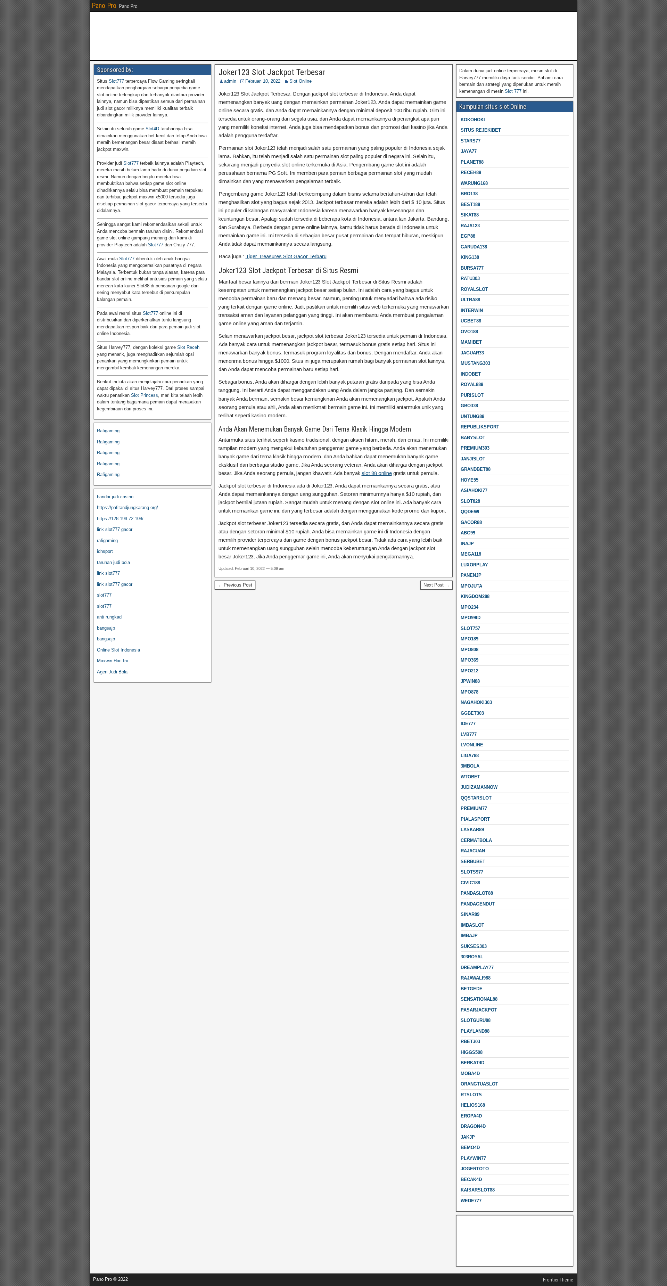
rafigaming (107, 540)
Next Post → (436, 585)
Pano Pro (104, 5)
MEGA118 (471, 554)
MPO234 (469, 607)
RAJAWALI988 (476, 978)
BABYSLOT (473, 437)
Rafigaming (108, 430)
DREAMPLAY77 (477, 967)
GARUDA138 (474, 246)
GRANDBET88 (476, 469)
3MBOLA (470, 766)
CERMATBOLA (476, 840)
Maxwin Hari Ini (112, 660)
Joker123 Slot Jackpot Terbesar (272, 72)
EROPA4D (471, 1116)
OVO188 (469, 331)
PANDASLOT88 (477, 893)
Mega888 (468, 1223)
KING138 (470, 257)
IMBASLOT (472, 925)
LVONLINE (472, 744)
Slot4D (152, 128)
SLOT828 (470, 501)
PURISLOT (472, 395)
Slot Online (300, 81)
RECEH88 (471, 172)
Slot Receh (188, 347)
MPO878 (469, 692)
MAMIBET (471, 342)
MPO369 (469, 660)
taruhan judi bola (113, 562)
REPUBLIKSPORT (480, 426)
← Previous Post (235, 585)
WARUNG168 (474, 183)
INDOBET (471, 374)
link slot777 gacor (114, 529)
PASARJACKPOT (479, 1010)
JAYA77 (469, 151)
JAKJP (468, 1137)
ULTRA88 (470, 299)
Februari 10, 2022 (262, 81)
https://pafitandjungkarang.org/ (127, 507)
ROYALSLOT (474, 289)
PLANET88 (472, 162)
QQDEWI (470, 511)
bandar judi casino (115, 496)
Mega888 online (475, 1244)
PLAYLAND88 (475, 1031)
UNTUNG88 (472, 416)
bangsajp (106, 628)
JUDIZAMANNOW (479, 787)
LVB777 (469, 734)
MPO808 (469, 649)
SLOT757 (470, 628)
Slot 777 (513, 91)
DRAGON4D (473, 1126)
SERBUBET (473, 861)
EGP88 (468, 236)
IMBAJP (469, 935)
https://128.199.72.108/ (120, 518)
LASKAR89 (472, 829)
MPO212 (469, 670)
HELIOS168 (473, 1105)
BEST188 (470, 204)
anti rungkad (109, 617)
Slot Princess (144, 395)
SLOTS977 (472, 872)
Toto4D (466, 1256)
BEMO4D (470, 1147)
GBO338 (469, 405)
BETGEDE (472, 988)
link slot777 (108, 573)
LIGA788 (470, 755)
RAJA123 (470, 225)
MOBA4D (470, 1073)
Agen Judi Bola (112, 671)
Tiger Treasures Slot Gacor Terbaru (286, 256)
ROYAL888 (472, 384)
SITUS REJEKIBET (481, 130)
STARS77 (470, 141)
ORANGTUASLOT (479, 1084)
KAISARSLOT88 (478, 1190)
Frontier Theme (558, 1280)
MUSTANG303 (475, 363)
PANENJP (471, 575)
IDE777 (468, 723)
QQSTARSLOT (476, 798)
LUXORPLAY (474, 564)
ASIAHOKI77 (474, 490)
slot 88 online (377, 473)
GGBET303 (472, 713)
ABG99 (468, 532)
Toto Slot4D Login (477, 1234)
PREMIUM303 (475, 448)
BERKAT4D (472, 1062)
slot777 (104, 595)
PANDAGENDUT (478, 904)
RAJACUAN (473, 850)
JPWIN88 (470, 681)
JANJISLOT (473, 458)
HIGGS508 (472, 1052)
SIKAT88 (470, 215)
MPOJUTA (471, 586)
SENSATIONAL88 (479, 999)
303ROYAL (472, 956)
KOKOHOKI (473, 119)
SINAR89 (470, 914)
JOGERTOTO (475, 1168)
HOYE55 (469, 480)
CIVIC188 (470, 882)
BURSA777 (472, 268)
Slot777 (116, 81)
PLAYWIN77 (473, 1158)
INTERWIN (472, 310)
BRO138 (469, 193)
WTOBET (470, 776)
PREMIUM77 (474, 808)
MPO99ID (470, 617)
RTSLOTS (471, 1094)
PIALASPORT (475, 819)
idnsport (105, 551)
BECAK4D (471, 1179)
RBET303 (470, 1041)
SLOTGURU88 (476, 1020)
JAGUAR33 (472, 352)
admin (230, 81)
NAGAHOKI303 (476, 702)
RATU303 (470, 278)
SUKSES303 (474, 946)
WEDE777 (471, 1200)
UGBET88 (471, 320)
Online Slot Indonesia (118, 650)
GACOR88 (471, 522)
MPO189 (469, 638)
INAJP (467, 543)
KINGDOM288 (475, 596)
